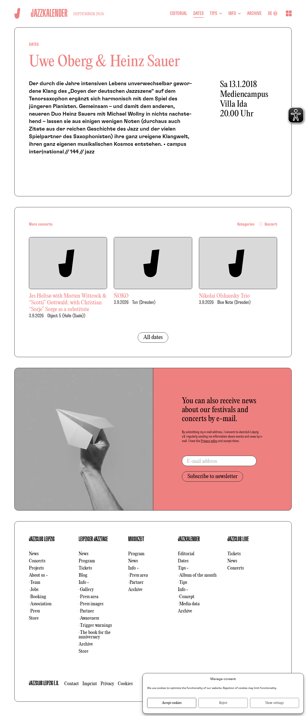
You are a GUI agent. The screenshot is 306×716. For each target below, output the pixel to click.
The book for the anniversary (95, 635)
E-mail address (202, 461)
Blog (83, 575)
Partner (87, 611)
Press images (91, 604)
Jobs (34, 589)
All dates (153, 337)
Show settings (274, 703)
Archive (86, 644)
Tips (182, 568)
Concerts (37, 561)
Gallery (87, 589)
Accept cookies (172, 703)
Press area (89, 596)
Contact (71, 683)
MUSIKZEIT (136, 539)
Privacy (107, 683)
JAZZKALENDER (189, 539)
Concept (186, 596)
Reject (223, 703)
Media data (189, 604)
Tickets (85, 568)
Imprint (89, 683)
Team (35, 582)
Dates (183, 561)
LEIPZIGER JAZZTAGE (93, 539)
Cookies (125, 683)
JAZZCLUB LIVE (238, 539)
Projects (36, 568)
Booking (38, 596)
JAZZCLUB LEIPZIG (42, 539)
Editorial (186, 554)
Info (82, 582)
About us (37, 575)
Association (41, 604)
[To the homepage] (17, 13)
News (34, 554)
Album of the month (198, 575)
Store (34, 618)
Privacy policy (209, 441)
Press (35, 611)
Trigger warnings (96, 625)
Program (87, 561)
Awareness (89, 618)
